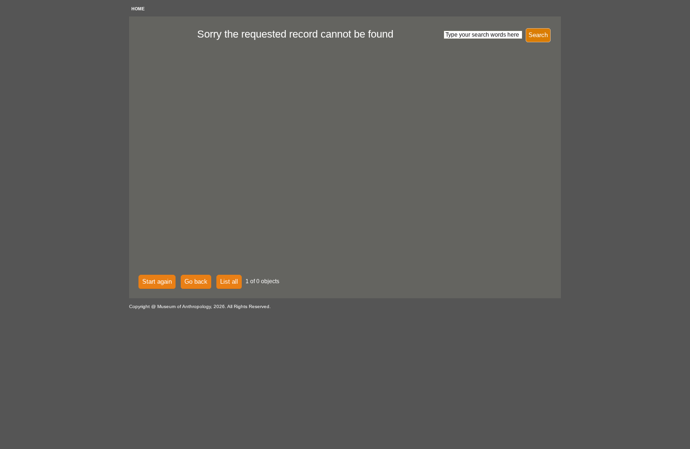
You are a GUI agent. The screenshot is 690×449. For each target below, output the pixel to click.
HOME (138, 9)
